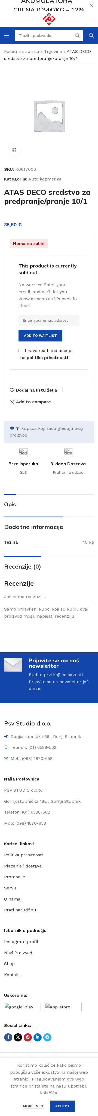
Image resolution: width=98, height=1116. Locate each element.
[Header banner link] (41, 5)
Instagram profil (21, 941)
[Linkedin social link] (37, 1037)
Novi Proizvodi (18, 952)
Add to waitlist (40, 336)
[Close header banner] (91, 5)
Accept (62, 1106)
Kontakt (12, 974)
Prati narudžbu (20, 909)
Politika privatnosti (23, 854)
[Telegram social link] (47, 1037)
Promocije (14, 876)
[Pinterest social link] (28, 1037)
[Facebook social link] (8, 1037)
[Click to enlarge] (14, 150)
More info (33, 1106)
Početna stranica (21, 51)
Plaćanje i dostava (23, 866)
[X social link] (18, 1037)
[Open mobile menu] (6, 35)
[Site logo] (49, 18)
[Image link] (22, 1008)
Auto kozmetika (45, 179)
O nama (12, 899)
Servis (10, 888)
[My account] (91, 35)
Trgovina (53, 51)
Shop (9, 963)
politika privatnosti (47, 357)
